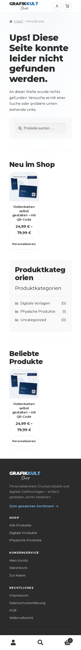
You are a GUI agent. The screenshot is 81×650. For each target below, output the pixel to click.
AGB (12, 610)
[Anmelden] (57, 6)
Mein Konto (18, 560)
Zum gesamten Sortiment (34, 506)
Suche (40, 642)
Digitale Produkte (23, 533)
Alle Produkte (20, 525)
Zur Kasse (17, 575)
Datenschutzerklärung (27, 603)
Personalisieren (24, 244)
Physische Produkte (37, 311)
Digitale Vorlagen (35, 303)
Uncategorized (33, 320)
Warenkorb (18, 568)
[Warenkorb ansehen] (67, 6)
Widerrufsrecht (21, 618)
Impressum (19, 595)
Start (18, 21)
